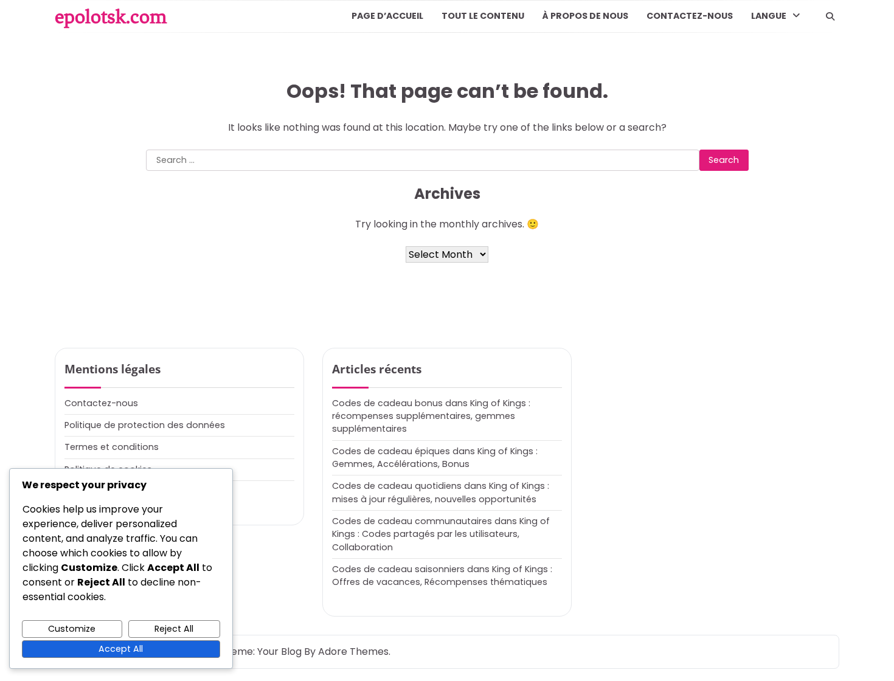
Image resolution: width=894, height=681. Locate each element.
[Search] (830, 16)
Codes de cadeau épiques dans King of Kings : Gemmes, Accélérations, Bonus (435, 457)
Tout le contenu (483, 16)
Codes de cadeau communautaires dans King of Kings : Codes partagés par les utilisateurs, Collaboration (441, 534)
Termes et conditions (111, 447)
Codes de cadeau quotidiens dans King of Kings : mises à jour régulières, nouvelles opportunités (440, 492)
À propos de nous (585, 16)
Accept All (121, 649)
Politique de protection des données (144, 425)
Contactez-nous (689, 16)
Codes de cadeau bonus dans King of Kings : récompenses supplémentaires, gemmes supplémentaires (431, 416)
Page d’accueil (387, 16)
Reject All (173, 629)
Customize (71, 629)
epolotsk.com (111, 16)
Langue (768, 16)
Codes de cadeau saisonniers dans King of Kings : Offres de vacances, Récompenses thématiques (442, 575)
